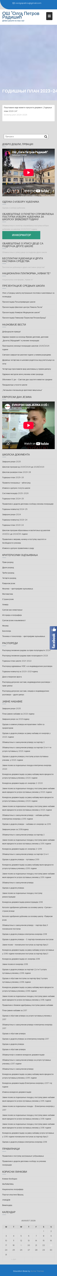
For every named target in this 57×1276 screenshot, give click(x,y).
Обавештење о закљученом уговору (17, 882)
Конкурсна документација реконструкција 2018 (22, 902)
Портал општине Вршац (12, 1194)
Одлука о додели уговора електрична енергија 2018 (24, 934)
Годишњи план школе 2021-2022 (16, 661)
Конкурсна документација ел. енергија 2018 (21, 959)
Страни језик (8, 599)
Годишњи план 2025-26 (13, 477)
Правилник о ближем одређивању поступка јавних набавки (27, 1005)
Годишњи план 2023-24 (13, 525)
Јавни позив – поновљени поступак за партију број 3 (25, 944)
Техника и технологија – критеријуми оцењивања (23, 636)
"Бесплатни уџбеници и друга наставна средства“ (23, 267)
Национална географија (12, 1189)
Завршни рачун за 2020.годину (15, 719)
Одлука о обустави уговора (14, 1033)
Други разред (8, 567)
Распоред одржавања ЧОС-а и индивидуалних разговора (27, 666)
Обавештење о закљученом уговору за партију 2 (23, 742)
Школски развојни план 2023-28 (16, 472)
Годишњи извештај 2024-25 (15, 509)
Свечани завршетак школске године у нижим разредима (26, 354)
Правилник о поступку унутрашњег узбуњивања (23, 1156)
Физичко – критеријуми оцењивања (17, 588)
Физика (5, 625)
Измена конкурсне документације (16, 1092)
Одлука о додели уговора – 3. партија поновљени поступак (27, 939)
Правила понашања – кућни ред (16, 482)
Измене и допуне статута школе (16, 488)
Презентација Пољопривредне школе (18, 302)
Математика (7, 594)
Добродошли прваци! (11, 331)
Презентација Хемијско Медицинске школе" (21, 312)
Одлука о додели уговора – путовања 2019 (20, 859)
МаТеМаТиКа (8, 1184)
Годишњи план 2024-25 (13, 498)
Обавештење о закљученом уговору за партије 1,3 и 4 (25, 854)
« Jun (13, 1259)
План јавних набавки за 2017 (14, 1010)
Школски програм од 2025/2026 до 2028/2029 (23, 467)
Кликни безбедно (9, 1178)
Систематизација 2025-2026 (15, 493)
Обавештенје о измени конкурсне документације (23, 1054)
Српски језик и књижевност (14, 620)
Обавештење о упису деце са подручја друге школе (24, 252)
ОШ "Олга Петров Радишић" (20, 15)
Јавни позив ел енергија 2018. (15, 964)
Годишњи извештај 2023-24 (14, 519)
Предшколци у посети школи (14, 385)
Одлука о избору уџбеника (13, 208)
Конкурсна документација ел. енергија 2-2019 (22, 849)
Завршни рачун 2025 (11, 461)
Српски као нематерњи (12, 610)
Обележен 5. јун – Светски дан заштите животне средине (27, 379)
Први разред (7, 562)
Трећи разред (8, 573)
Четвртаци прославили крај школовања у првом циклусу (26, 369)
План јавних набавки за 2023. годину (18, 713)
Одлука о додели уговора (13, 888)
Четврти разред (9, 578)
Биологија (6, 631)
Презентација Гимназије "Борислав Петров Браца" (24, 317)
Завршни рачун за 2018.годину (15, 829)
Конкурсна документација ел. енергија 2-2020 (22, 783)
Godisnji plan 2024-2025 (15, 114)
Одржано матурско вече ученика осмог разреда (22, 374)
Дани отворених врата (12, 676)
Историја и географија (12, 615)
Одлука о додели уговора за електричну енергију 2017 (25, 1039)
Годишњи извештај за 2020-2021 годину (20, 671)
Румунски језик (8, 583)
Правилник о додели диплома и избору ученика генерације (28, 504)
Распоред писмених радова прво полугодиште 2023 (25, 655)
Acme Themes (37, 1271)
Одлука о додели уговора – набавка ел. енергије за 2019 (26, 824)
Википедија (7, 1205)
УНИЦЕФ (6, 1200)
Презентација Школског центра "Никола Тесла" (22, 307)
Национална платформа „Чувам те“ (17, 279)
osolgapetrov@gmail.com (28, 3)
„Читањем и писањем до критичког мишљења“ (22, 390)
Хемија (5, 604)
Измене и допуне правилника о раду (18, 548)
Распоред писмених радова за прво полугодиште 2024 (26, 650)
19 (21, 1245)
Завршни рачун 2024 (11, 514)
